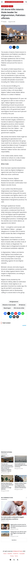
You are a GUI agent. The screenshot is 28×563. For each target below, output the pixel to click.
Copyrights (22, 553)
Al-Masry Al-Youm (17, 551)
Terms (16, 556)
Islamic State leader (10, 305)
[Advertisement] (14, 388)
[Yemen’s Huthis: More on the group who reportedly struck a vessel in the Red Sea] (21, 478)
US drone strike (19, 308)
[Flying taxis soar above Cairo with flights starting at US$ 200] (5, 534)
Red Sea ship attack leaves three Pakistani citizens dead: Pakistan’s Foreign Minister (7, 486)
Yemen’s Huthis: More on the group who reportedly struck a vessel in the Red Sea (20, 485)
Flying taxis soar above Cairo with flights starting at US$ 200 (18, 533)
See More (14, 540)
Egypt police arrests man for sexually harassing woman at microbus (18, 526)
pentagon (8, 308)
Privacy (12, 556)
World (10, 6)
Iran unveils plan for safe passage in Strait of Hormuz (21, 465)
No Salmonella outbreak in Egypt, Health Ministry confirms (12, 518)
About (5, 553)
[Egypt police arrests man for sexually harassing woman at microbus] (5, 526)
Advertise (9, 553)
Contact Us (15, 553)
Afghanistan (14, 302)
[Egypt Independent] (14, 2)
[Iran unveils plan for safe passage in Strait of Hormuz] (21, 459)
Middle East (4, 6)
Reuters (4, 21)
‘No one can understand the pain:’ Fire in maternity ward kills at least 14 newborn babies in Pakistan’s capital (7, 467)
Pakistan (22, 305)
